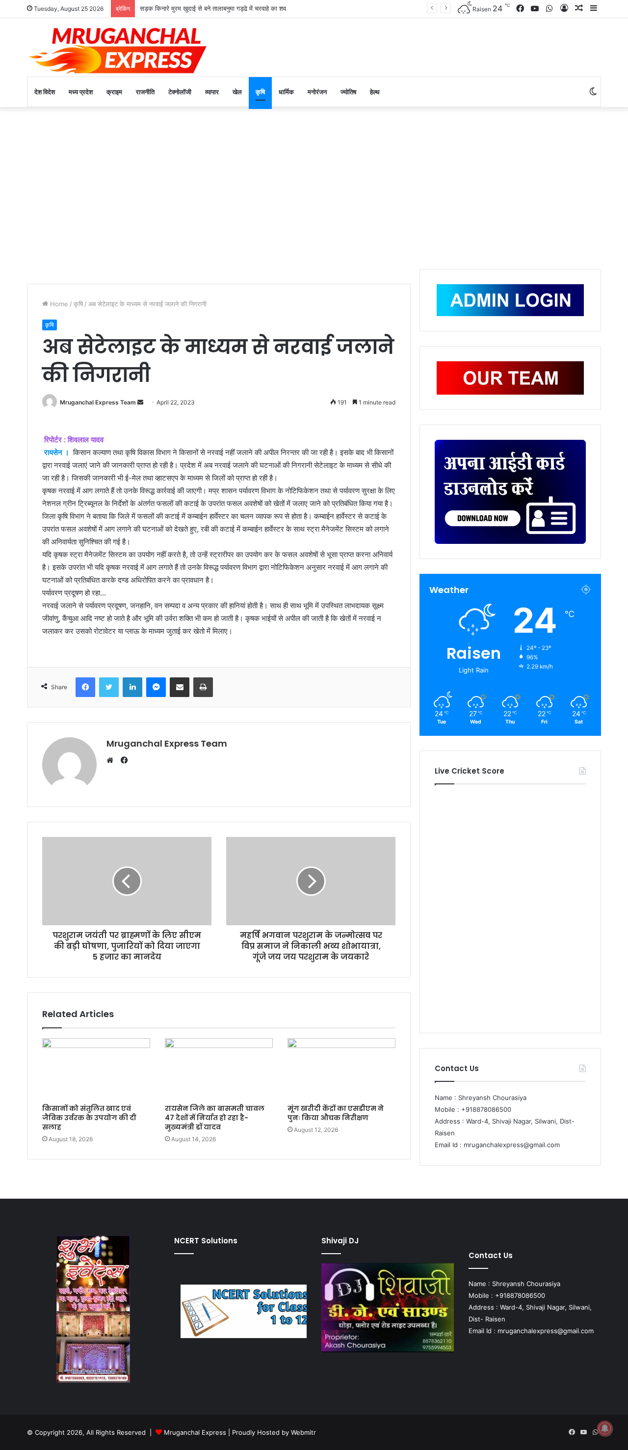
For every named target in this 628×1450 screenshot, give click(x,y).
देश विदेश (44, 92)
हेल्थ (375, 92)
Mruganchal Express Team (98, 402)
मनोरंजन (317, 92)
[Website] (112, 760)
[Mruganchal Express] (118, 50)
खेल (237, 92)
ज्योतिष (348, 92)
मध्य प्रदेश (81, 92)
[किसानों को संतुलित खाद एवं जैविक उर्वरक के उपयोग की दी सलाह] (96, 1068)
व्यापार (212, 92)
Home (58, 304)
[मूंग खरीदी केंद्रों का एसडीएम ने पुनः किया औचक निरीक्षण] (341, 1068)
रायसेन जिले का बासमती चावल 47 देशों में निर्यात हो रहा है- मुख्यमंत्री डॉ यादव (214, 1117)
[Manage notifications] (605, 1428)
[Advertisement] (314, 185)
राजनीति (145, 92)
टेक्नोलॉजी (179, 92)
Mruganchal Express (196, 1432)
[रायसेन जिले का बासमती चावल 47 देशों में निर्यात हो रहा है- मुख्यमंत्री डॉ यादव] (219, 1068)
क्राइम (114, 92)
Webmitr (303, 1432)
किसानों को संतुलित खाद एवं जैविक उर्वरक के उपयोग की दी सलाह (89, 1117)
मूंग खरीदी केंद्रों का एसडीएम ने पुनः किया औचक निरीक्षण (336, 1113)
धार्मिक (286, 92)
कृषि (260, 92)
